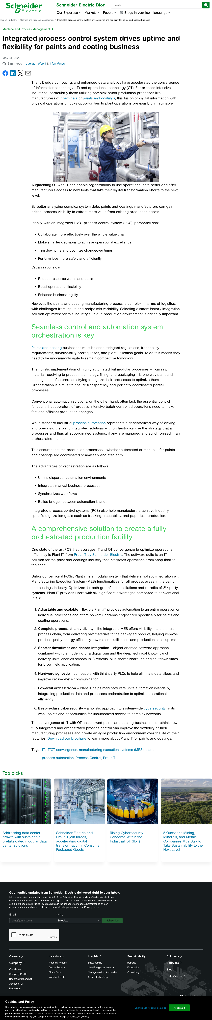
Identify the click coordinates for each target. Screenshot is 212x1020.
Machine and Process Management (37, 20)
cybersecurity (155, 708)
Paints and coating (46, 348)
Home (3, 20)
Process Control (88, 758)
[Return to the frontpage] (24, 8)
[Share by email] (28, 74)
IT (43, 750)
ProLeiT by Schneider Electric (98, 554)
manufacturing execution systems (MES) (111, 750)
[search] (206, 5)
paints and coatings (99, 98)
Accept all (179, 1008)
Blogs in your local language (145, 12)
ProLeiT (109, 758)
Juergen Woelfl (36, 63)
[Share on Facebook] (5, 74)
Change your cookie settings (150, 1008)
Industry (13, 20)
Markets (90, 12)
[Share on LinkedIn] (13, 74)
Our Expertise (67, 12)
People (108, 12)
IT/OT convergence (62, 750)
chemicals (69, 98)
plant (149, 750)
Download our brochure (66, 738)
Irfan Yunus (57, 63)
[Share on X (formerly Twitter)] (20, 74)
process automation (89, 423)
